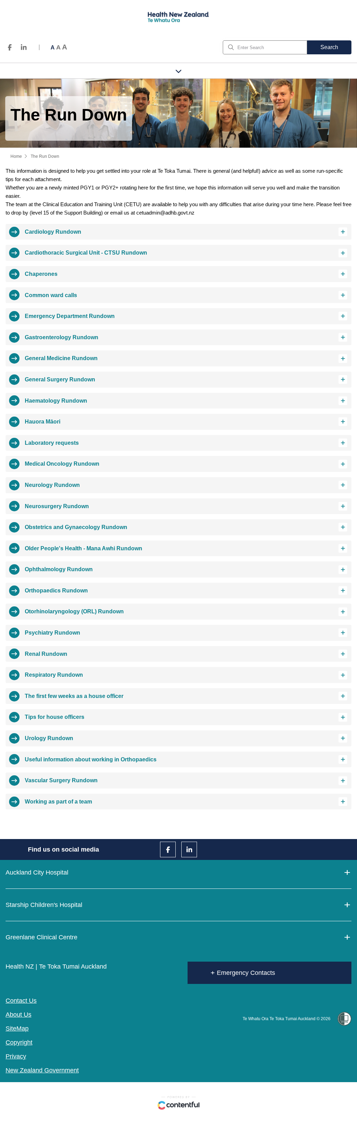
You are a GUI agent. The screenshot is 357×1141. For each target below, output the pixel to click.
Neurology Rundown (52, 485)
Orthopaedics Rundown (56, 590)
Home (16, 156)
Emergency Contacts (246, 972)
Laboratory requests (52, 443)
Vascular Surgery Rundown (61, 780)
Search (329, 47)
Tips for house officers (54, 717)
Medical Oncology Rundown (62, 464)
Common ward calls (51, 295)
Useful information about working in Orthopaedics (91, 759)
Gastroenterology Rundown (61, 337)
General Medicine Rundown (61, 358)
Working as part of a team (58, 802)
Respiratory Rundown (54, 675)
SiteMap (17, 1028)
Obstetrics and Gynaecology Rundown (76, 527)
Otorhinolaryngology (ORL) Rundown (74, 611)
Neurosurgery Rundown (57, 506)
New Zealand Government (42, 1070)
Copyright (19, 1042)
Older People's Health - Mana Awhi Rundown (83, 548)
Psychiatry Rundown (52, 633)
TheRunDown (45, 156)
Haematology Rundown (56, 401)
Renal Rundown (46, 654)
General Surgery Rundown (60, 379)
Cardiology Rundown (53, 232)
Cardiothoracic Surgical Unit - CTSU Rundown (86, 253)
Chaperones (41, 274)
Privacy (16, 1056)
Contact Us (21, 1000)
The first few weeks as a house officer (74, 696)
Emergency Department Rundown (70, 316)
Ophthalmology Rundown (59, 569)
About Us (18, 1014)
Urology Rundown (49, 738)
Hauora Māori (42, 422)
